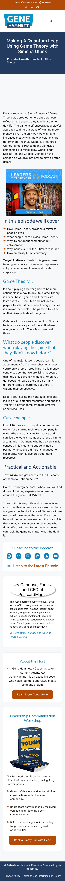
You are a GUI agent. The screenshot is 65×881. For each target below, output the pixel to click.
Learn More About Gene (32, 694)
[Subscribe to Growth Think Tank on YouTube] (56, 556)
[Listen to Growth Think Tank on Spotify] (9, 556)
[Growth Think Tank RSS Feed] (46, 556)
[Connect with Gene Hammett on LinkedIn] (32, 7)
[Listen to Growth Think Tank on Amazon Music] (18, 556)
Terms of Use (29, 875)
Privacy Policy (12, 875)
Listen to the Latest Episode (35, 565)
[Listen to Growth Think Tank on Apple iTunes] (28, 556)
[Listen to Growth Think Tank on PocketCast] (37, 556)
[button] (51, 21)
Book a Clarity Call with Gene (32, 840)
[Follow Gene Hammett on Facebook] (26, 7)
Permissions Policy (50, 875)
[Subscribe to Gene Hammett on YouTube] (38, 7)
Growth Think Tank (31, 59)
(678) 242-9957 (44, 2)
